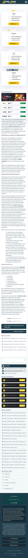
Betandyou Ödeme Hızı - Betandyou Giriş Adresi (15, 453)
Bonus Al (21, 380)
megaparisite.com (9, 488)
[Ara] (24, 359)
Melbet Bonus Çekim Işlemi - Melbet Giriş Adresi (15, 424)
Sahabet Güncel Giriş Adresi (10, 438)
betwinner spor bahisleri (10, 482)
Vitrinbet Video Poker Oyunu (10, 447)
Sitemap (6, 553)
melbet (6, 479)
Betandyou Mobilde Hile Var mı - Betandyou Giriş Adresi (15, 347)
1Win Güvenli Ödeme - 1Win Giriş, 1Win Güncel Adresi (15, 418)
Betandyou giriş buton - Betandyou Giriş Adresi (14, 344)
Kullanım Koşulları (20, 553)
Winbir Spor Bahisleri (18, 331)
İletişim (10, 553)
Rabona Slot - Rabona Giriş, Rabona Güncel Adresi (15, 444)
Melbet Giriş (5, 507)
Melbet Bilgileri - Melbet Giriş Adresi (12, 430)
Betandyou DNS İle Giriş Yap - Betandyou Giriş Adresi (15, 350)
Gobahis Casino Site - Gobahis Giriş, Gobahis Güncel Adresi (15, 341)
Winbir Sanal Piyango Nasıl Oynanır (13, 371)
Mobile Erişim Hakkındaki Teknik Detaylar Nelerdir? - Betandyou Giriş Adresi (15, 456)
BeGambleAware (14, 545)
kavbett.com (7, 474)
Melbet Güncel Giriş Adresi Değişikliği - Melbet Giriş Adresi (15, 433)
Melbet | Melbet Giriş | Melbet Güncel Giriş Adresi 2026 (14, 326)
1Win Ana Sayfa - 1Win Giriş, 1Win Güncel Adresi (15, 415)
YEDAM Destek (15, 538)
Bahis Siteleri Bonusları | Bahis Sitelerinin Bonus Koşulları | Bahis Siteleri (15, 412)
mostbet (6, 485)
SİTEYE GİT (13, 23)
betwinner (10, 507)
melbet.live (7, 477)
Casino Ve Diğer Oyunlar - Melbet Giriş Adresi (14, 421)
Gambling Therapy (14, 542)
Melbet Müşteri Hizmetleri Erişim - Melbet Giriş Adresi (15, 338)
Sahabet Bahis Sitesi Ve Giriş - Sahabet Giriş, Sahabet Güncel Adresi (15, 436)
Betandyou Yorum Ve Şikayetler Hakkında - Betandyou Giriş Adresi (15, 462)
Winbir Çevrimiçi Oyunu (10, 373)
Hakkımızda (14, 553)
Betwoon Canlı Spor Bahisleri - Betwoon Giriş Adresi (15, 450)
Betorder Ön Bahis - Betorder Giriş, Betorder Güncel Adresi (15, 441)
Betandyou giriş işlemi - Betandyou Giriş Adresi (14, 464)
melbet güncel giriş (16, 507)
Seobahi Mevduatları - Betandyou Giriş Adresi (14, 467)
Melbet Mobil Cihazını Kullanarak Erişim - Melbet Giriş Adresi (15, 427)
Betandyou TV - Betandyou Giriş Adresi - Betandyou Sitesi (15, 459)
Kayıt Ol (22, 103)
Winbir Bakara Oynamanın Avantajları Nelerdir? (15, 368)
